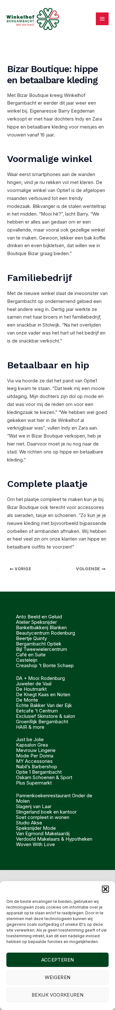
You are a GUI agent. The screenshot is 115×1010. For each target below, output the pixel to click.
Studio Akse (29, 823)
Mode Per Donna (34, 756)
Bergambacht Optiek (38, 644)
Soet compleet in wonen (42, 817)
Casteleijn (26, 660)
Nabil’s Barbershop (36, 766)
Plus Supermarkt (34, 783)
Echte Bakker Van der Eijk (44, 705)
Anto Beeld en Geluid (39, 617)
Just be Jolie (30, 739)
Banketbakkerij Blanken (41, 627)
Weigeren (58, 977)
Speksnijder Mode (36, 828)
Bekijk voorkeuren (57, 995)
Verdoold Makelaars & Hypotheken (54, 839)
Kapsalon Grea (32, 745)
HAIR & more (30, 727)
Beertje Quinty (31, 638)
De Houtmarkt (31, 689)
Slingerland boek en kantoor (46, 812)
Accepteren (57, 960)
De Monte (27, 700)
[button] (105, 889)
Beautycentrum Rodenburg (45, 633)
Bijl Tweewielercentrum (41, 649)
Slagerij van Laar (33, 806)
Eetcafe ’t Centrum (37, 711)
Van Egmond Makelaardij (43, 833)
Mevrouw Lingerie (36, 750)
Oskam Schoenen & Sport (44, 777)
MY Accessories (34, 761)
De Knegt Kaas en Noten (43, 694)
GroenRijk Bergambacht (42, 722)
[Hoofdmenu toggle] (102, 18)
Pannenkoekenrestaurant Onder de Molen (54, 798)
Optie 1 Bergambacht (39, 772)
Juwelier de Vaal (33, 684)
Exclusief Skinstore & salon (45, 716)
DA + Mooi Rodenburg (40, 678)
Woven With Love (35, 844)
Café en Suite (31, 655)
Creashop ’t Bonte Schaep (45, 665)
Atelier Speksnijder (36, 622)
